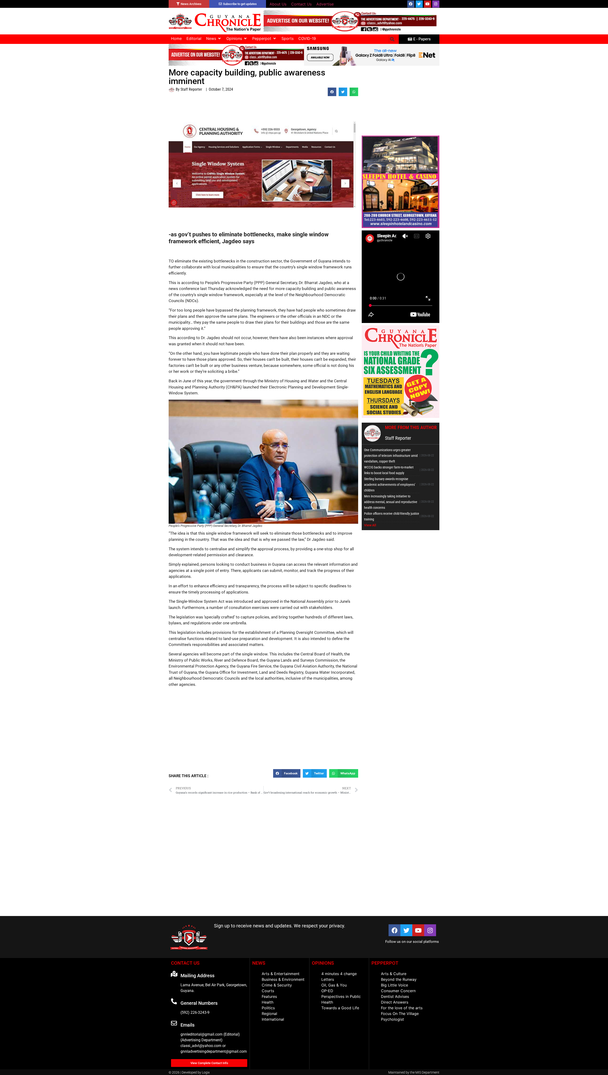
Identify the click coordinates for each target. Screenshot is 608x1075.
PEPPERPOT (384, 963)
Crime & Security (277, 985)
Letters (327, 979)
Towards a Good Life (340, 1007)
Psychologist (392, 1019)
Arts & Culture (393, 973)
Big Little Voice (394, 985)
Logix (206, 1072)
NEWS (258, 963)
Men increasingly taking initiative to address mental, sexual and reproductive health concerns (390, 501)
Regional (269, 1013)
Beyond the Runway (399, 979)
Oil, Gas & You (334, 985)
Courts (268, 990)
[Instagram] (435, 4)
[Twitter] (419, 4)
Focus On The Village (400, 1013)
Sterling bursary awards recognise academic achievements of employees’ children (389, 484)
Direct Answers (394, 1002)
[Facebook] (410, 4)
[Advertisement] (263, 734)
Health (267, 1002)
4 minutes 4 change (339, 973)
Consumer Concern (398, 990)
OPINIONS (323, 963)
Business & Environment (283, 979)
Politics (268, 1007)
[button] (214, 38)
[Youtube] (427, 4)
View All (370, 525)
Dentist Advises (395, 996)
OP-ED (327, 990)
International (273, 1019)
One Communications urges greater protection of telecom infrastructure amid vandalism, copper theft (391, 455)
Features (269, 996)
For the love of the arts (402, 1007)
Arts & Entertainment (280, 973)
